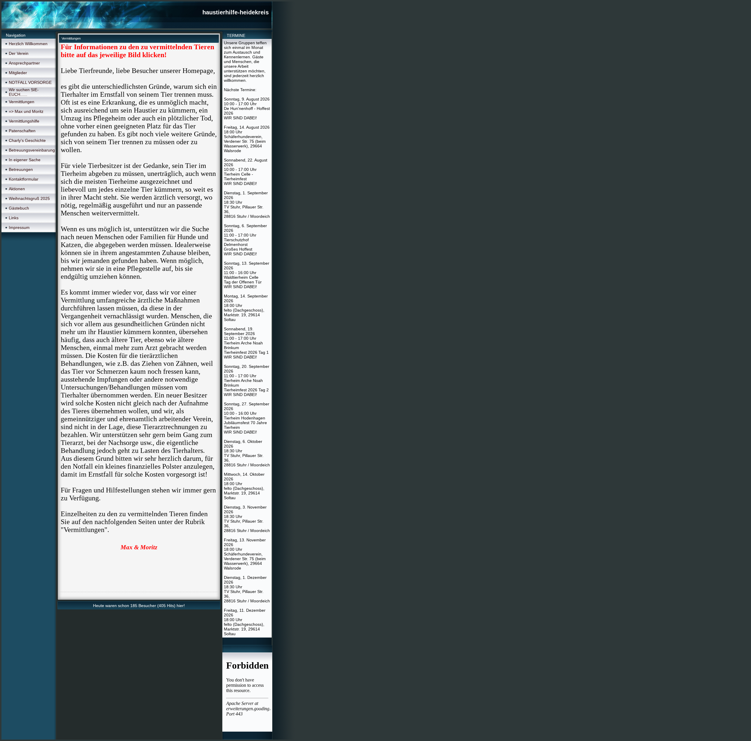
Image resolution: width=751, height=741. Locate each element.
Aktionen (17, 188)
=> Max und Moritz (26, 111)
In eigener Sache (24, 159)
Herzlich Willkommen (28, 43)
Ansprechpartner (24, 63)
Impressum (19, 227)
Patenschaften (22, 130)
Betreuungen (21, 169)
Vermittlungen (21, 101)
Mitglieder (18, 72)
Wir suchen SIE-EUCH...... (24, 92)
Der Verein (18, 53)
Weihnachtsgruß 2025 (29, 198)
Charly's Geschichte (27, 140)
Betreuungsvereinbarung (32, 150)
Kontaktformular (23, 179)
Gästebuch (19, 208)
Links (13, 217)
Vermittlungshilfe (24, 121)
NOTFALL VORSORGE (30, 82)
